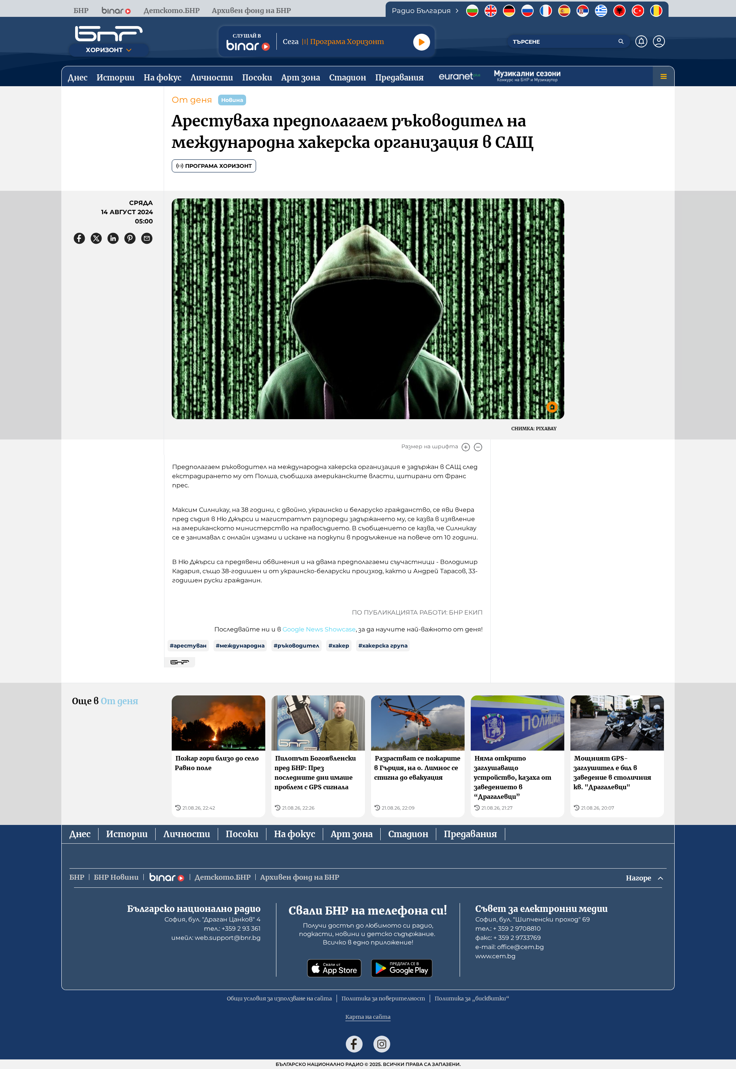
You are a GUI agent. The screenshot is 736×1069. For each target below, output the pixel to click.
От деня (192, 100)
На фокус (294, 834)
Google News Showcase (319, 629)
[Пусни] (421, 42)
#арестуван (188, 645)
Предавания (470, 834)
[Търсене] (621, 41)
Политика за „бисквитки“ (472, 998)
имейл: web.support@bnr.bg (216, 937)
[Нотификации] (641, 41)
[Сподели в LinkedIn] (113, 238)
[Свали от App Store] (334, 968)
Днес (79, 834)
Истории (127, 834)
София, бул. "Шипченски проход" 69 (532, 919)
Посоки (242, 834)
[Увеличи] (465, 447)
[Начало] (109, 33)
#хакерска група (382, 645)
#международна (240, 645)
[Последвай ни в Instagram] (382, 1044)
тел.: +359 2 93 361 (232, 928)
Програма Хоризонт (218, 165)
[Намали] (478, 447)
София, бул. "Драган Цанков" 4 (212, 919)
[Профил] (658, 41)
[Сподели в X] (96, 238)
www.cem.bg (495, 956)
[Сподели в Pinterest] (130, 238)
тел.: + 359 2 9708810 (508, 928)
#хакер (339, 645)
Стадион (408, 834)
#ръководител (296, 645)
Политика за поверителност (383, 998)
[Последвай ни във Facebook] (354, 1044)
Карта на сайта (368, 1016)
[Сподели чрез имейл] (147, 238)
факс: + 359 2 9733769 (508, 937)
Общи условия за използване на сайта (279, 998)
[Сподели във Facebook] (79, 238)
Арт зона (352, 834)
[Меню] (663, 76)
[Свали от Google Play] (401, 968)
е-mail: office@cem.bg (509, 947)
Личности (186, 834)
